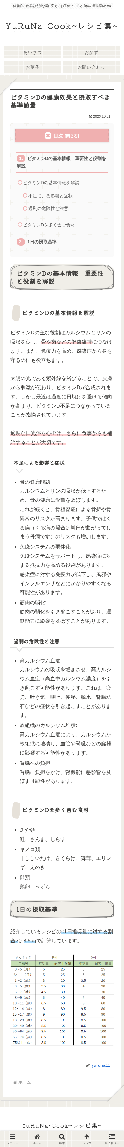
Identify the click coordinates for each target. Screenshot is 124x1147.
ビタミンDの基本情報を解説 (51, 182)
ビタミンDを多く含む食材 (49, 225)
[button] (110, 919)
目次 (58, 135)
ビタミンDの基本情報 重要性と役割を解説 (61, 162)
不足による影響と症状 (50, 195)
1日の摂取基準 (42, 241)
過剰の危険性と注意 (48, 208)
